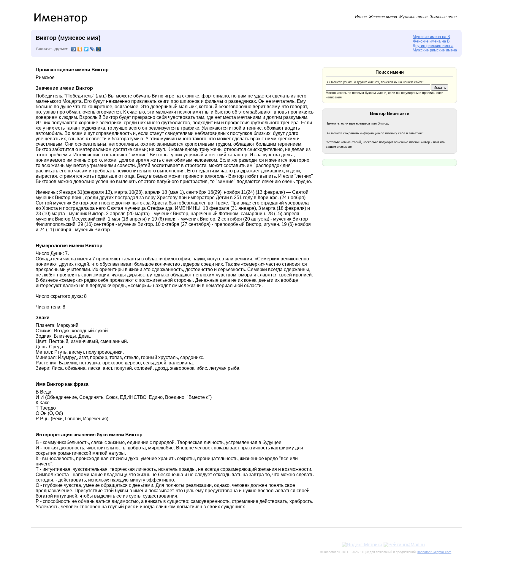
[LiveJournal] (92, 49)
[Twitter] (86, 49)
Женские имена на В (431, 41)
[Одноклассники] (80, 49)
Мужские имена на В (431, 36)
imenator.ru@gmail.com (434, 552)
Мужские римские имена (435, 50)
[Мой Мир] (99, 49)
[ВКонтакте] (74, 49)
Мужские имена (413, 17)
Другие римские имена (433, 45)
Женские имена (383, 17)
